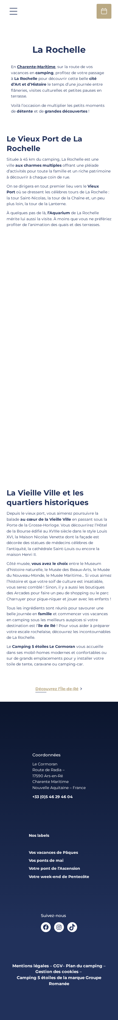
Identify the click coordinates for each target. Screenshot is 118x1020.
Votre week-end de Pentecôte (59, 876)
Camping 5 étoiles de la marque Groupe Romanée (59, 980)
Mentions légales (30, 965)
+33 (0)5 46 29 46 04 (52, 796)
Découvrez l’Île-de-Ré (56, 688)
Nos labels (39, 835)
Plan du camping (84, 965)
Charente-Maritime (36, 66)
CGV (58, 965)
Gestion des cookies (56, 971)
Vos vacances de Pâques (53, 852)
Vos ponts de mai (46, 860)
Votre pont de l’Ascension (54, 868)
